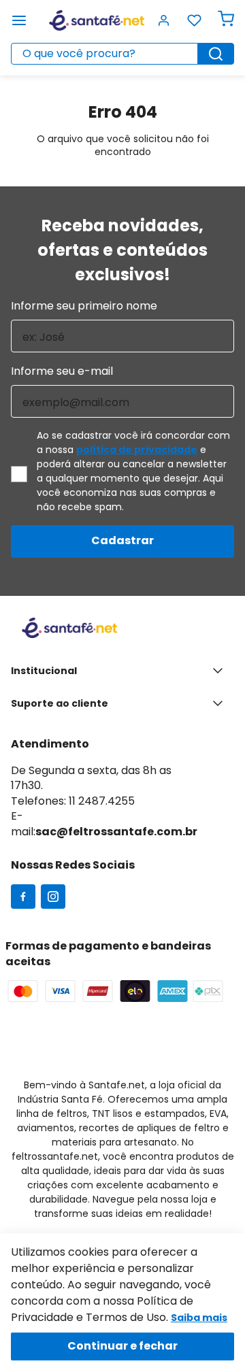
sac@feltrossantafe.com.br (116, 831)
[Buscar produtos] (215, 54)
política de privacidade (136, 449)
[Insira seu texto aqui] (23, 897)
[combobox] (122, 54)
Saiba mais (199, 1317)
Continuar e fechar (122, 1346)
